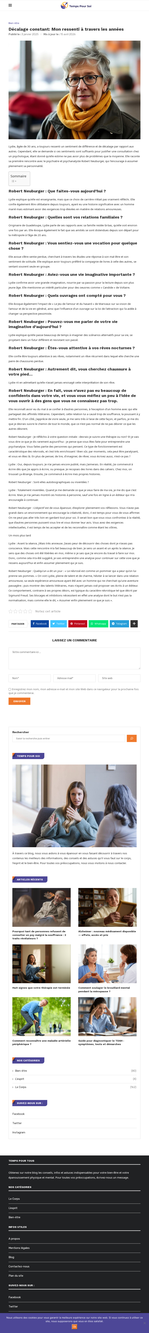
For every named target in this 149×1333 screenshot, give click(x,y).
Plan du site (16, 1275)
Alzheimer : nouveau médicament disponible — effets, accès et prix (107, 933)
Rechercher (20, 732)
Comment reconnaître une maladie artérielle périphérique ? (41, 1042)
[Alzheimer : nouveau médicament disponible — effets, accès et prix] (107, 907)
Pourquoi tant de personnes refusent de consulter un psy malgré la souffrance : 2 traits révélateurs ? (39, 935)
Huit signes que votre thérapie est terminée (41, 987)
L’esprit (13, 1208)
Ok (74, 1326)
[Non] (144, 1323)
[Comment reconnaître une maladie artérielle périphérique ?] (41, 1016)
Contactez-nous (19, 1266)
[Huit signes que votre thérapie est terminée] (41, 963)
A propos (14, 1238)
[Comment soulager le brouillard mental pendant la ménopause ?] (107, 963)
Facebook (18, 1114)
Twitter (17, 1123)
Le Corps (75, 1087)
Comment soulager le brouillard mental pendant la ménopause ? (104, 989)
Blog (11, 1257)
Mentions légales (19, 1248)
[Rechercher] (132, 738)
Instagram (18, 1132)
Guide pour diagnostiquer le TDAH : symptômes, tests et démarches (101, 1042)
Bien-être (14, 23)
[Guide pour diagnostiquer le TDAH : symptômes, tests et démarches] (107, 1016)
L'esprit (75, 1079)
